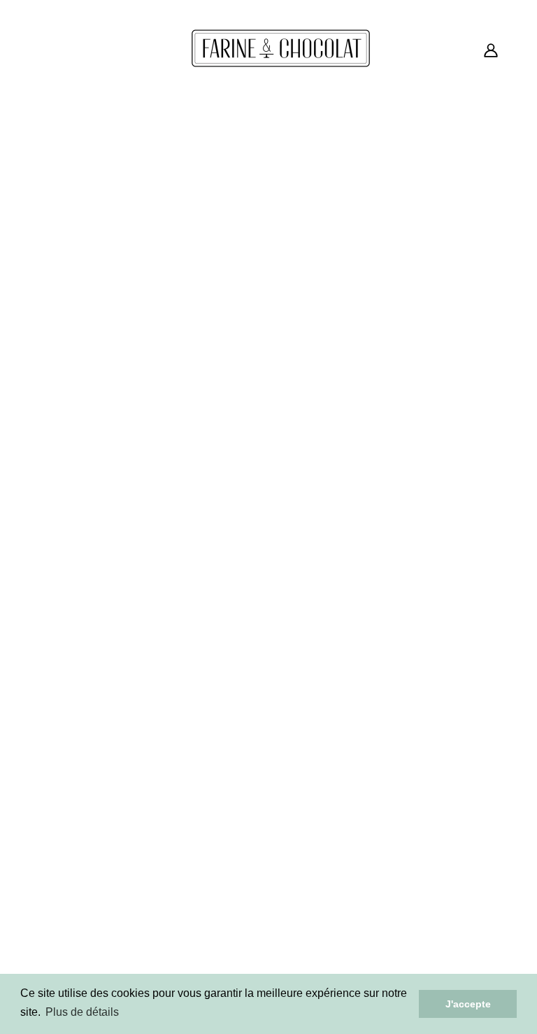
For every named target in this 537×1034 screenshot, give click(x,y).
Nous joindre (273, 833)
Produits (418, 605)
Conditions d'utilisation (426, 749)
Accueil (211, 605)
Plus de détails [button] (82, 1012)
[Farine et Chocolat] (280, 65)
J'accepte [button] (468, 1004)
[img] (50, 970)
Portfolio (263, 816)
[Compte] (490, 49)
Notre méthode (280, 799)
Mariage (261, 782)
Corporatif (267, 765)
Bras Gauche (130, 944)
